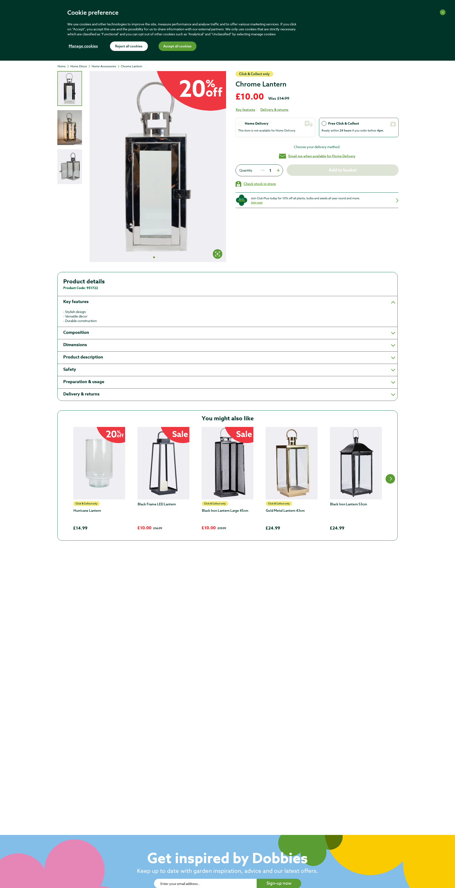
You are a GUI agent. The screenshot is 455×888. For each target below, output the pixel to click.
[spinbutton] (270, 170)
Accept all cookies (177, 46)
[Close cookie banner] (443, 12)
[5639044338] (228, 463)
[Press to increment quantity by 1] (277, 170)
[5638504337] (163, 463)
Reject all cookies (128, 46)
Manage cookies (83, 46)
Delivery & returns (274, 110)
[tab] (69, 88)
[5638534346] (99, 463)
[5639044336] (356, 463)
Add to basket (343, 170)
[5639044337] (292, 463)
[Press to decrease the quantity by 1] (262, 170)
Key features (245, 110)
